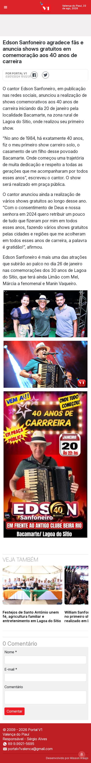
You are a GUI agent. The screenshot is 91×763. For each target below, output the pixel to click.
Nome (10, 652)
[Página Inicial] (45, 7)
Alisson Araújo (79, 758)
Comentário (13, 687)
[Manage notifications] (81, 754)
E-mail (10, 669)
